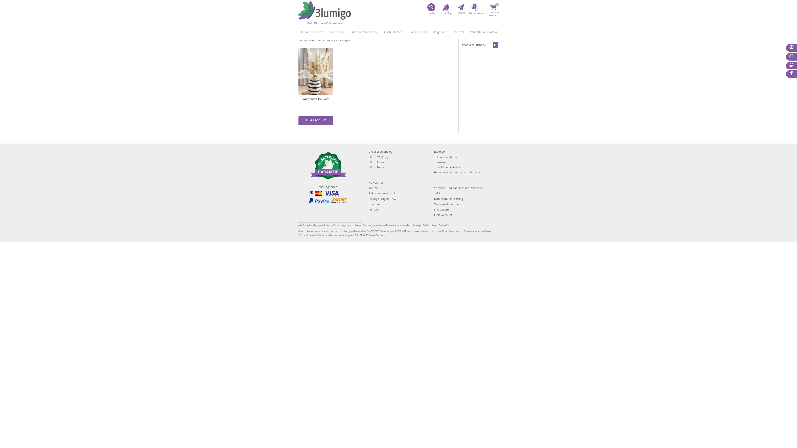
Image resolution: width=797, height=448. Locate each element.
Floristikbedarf (418, 32)
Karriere (374, 210)
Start (300, 41)
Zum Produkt (316, 120)
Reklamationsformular (383, 193)
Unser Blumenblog (380, 152)
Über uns (374, 204)
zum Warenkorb (493, 13)
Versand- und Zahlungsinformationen (458, 188)
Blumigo (439, 152)
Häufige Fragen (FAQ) (383, 199)
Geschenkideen (393, 32)
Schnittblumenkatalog (484, 32)
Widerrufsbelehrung (447, 204)
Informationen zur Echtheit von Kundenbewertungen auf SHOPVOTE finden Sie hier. (341, 236)
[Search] (495, 45)
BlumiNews (377, 167)
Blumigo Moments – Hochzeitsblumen (458, 173)
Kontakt (374, 188)
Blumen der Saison (313, 32)
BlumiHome (377, 162)
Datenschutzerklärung (448, 199)
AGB (437, 193)
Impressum (441, 210)
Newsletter (376, 183)
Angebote (439, 32)
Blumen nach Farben (363, 32)
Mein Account (443, 215)
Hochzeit (458, 32)
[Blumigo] (324, 14)
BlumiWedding (379, 157)
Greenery (337, 32)
